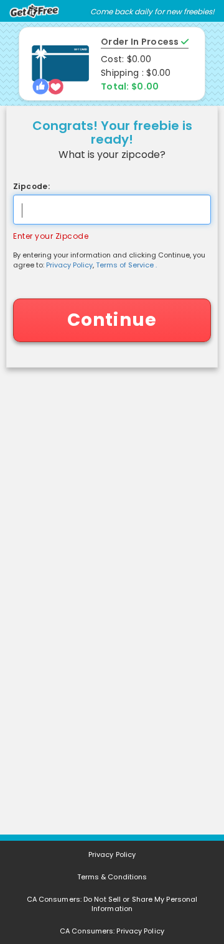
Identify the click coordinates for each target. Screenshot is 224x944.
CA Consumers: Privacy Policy (112, 931)
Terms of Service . (126, 265)
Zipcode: (31, 186)
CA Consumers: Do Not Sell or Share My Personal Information (112, 904)
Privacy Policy (69, 265)
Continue (112, 320)
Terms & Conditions (112, 877)
